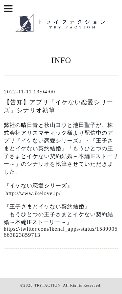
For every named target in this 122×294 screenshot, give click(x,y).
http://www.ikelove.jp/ (33, 193)
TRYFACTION (47, 285)
